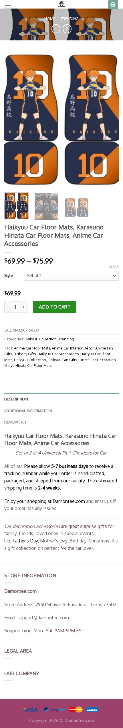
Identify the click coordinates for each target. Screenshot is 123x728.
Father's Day (25, 541)
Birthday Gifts (25, 353)
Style (8, 275)
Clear (114, 267)
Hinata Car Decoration (97, 359)
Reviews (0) (15, 422)
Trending (70, 18)
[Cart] (113, 4)
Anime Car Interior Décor (73, 348)
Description (16, 399)
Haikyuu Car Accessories (58, 353)
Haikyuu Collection (41, 339)
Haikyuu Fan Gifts (62, 359)
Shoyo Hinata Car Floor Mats (27, 365)
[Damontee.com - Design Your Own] (61, 4)
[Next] (109, 119)
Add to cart (54, 307)
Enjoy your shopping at (28, 501)
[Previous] (14, 119)
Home (49, 18)
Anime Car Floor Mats (32, 348)
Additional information (28, 410)
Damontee (69, 501)
